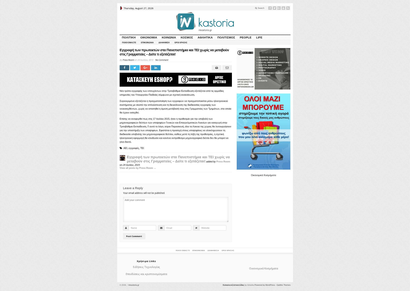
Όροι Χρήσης (180, 42)
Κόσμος (187, 37)
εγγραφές (134, 148)
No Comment (161, 59)
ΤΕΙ (142, 148)
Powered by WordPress (264, 285)
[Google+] (279, 8)
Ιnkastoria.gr (133, 285)
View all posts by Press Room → (138, 168)
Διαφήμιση (164, 42)
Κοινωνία (169, 37)
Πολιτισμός (226, 37)
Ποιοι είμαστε (129, 42)
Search (260, 8)
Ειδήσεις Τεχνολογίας (146, 267)
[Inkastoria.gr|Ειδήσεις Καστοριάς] (205, 21)
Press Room (128, 59)
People (245, 37)
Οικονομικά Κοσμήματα (263, 175)
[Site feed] (288, 8)
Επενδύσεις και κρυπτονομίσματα (146, 274)
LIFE (259, 37)
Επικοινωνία (147, 42)
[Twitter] (275, 8)
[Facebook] (270, 8)
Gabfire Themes (284, 285)
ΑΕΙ (125, 148)
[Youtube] (284, 8)
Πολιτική (129, 37)
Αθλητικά (205, 37)
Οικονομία (148, 37)
